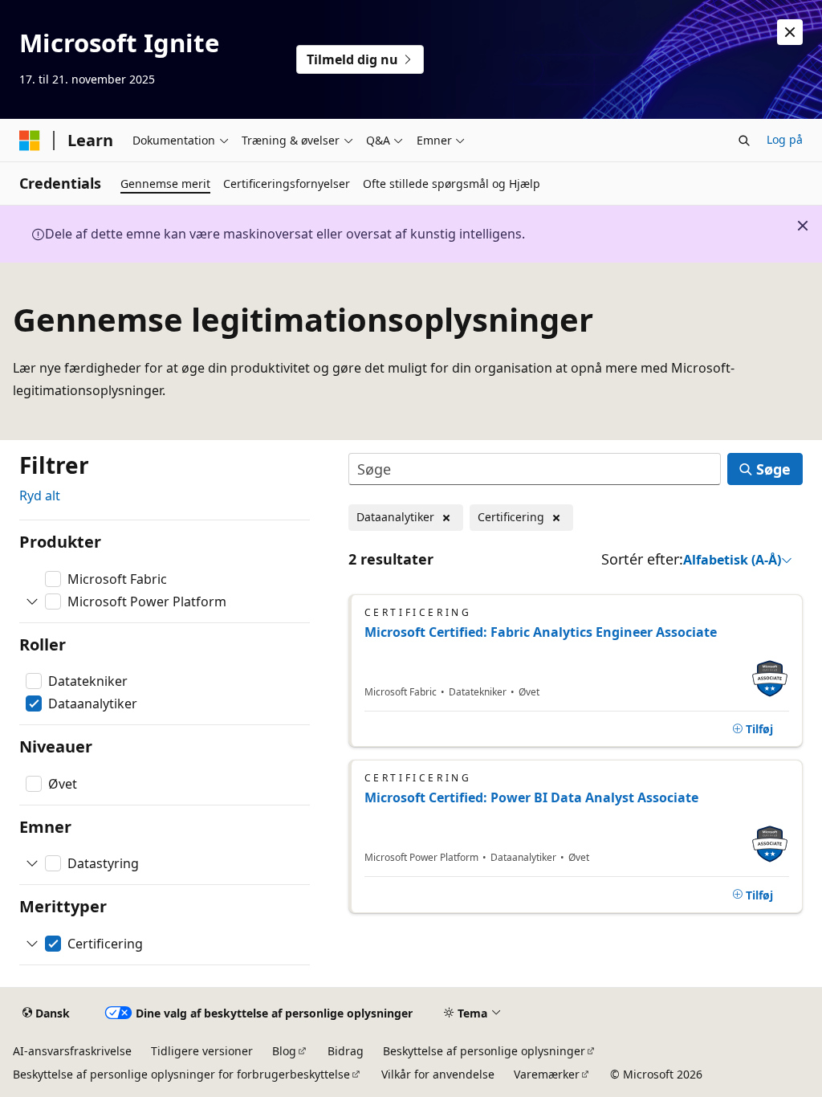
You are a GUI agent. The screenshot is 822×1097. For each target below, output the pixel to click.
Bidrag (346, 1050)
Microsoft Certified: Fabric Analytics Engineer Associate (540, 632)
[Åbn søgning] (744, 140)
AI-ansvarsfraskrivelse (72, 1050)
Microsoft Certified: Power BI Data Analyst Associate (531, 797)
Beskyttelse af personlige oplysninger (484, 1050)
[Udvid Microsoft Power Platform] (32, 601)
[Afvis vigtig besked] (790, 32)
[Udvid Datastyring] (32, 863)
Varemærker (547, 1074)
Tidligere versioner (202, 1050)
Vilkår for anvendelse (437, 1074)
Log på (785, 139)
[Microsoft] (29, 140)
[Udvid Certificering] (32, 944)
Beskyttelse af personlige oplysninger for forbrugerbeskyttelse (181, 1074)
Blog (284, 1050)
